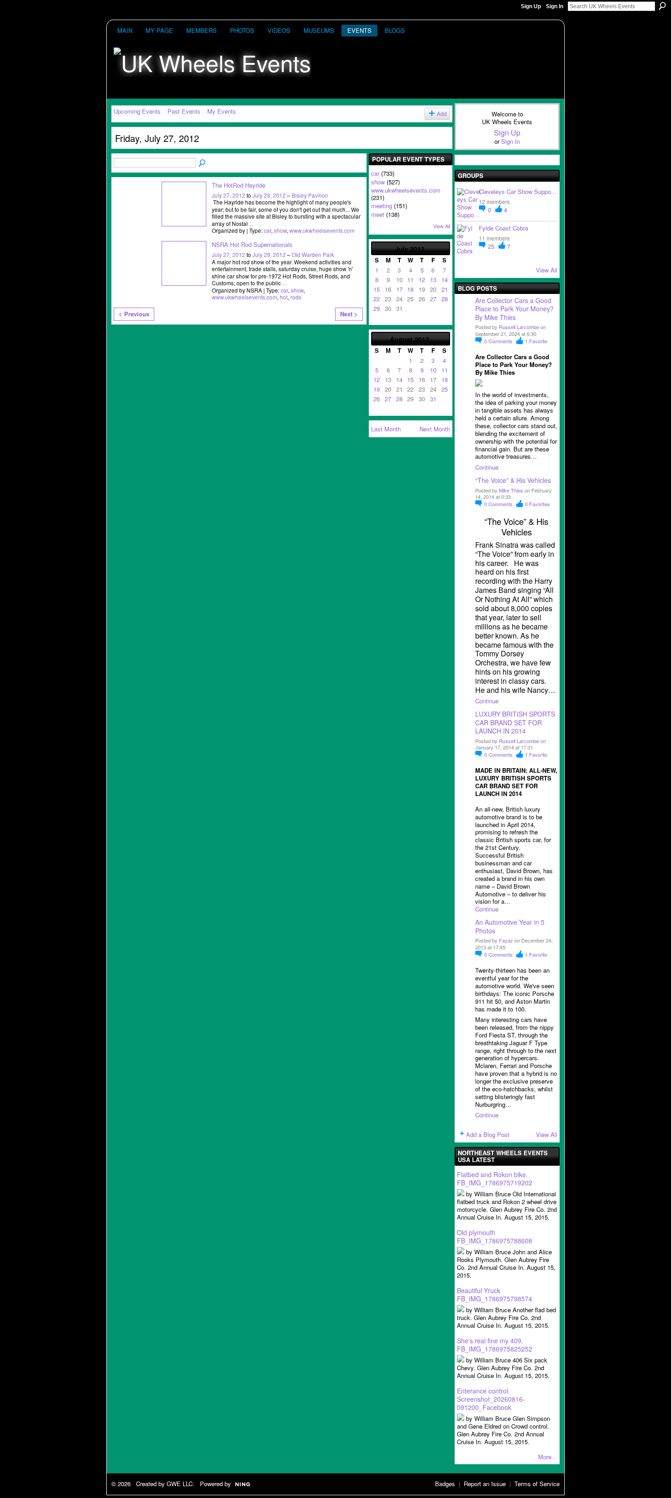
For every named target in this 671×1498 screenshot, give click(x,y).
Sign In (554, 6)
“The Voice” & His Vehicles (513, 480)
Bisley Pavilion (310, 195)
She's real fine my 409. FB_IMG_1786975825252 (494, 1344)
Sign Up (531, 6)
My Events (221, 111)
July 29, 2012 (269, 195)
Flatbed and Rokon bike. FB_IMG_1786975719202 (494, 1178)
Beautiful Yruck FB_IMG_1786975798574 (494, 1294)
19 (376, 389)
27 (433, 298)
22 (376, 298)
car (267, 230)
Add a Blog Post (487, 1134)
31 (433, 398)
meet (377, 214)
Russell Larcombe (519, 326)
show (280, 230)
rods (295, 297)
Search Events (203, 163)
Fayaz (506, 940)
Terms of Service (537, 1483)
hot (284, 297)
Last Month (386, 428)
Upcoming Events (137, 111)
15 (376, 289)
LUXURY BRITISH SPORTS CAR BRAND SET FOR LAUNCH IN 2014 (515, 722)
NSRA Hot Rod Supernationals (252, 244)
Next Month (434, 428)
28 (444, 298)
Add (442, 113)
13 (433, 279)
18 (410, 289)
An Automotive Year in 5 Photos (510, 926)
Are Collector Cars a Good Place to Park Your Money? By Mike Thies (515, 308)
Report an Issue (485, 1483)
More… (547, 1456)
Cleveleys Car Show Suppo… (518, 191)
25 (444, 389)
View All (441, 226)
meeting (381, 205)
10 (433, 370)
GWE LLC (180, 1483)
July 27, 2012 (228, 195)
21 (444, 289)
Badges (445, 1483)
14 (444, 279)
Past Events (184, 111)
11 (444, 370)
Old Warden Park (313, 254)
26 (376, 398)
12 (422, 279)
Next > (349, 313)
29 (376, 308)
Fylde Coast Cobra (503, 228)
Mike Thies (511, 490)
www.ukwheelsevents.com (322, 230)
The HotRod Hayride (238, 185)
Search (662, 6)
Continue (486, 467)
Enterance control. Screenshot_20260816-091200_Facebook (491, 1399)
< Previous (134, 313)
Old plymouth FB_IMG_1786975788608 (494, 1236)
